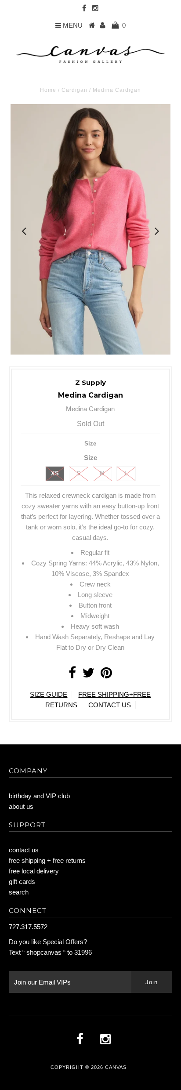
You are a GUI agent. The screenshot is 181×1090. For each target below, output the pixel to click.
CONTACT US (109, 705)
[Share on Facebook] (72, 675)
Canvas (116, 1067)
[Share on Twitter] (88, 675)
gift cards (22, 881)
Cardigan (74, 90)
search (19, 892)
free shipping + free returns (47, 860)
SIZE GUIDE (48, 694)
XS (55, 473)
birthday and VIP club (39, 796)
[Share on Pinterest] (106, 675)
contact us (24, 850)
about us (21, 806)
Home (48, 90)
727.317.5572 (28, 927)
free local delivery (34, 871)
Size (90, 443)
